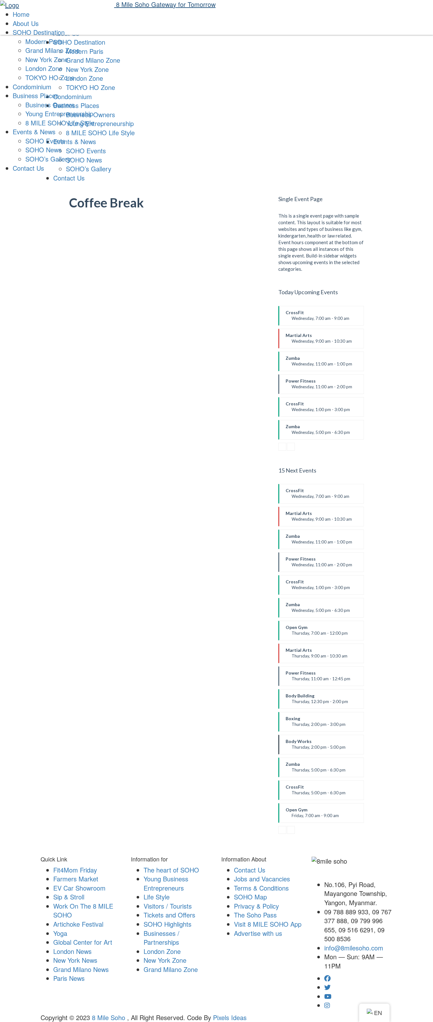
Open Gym (317, 632)
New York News (75, 960)
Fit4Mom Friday (75, 869)
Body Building (317, 701)
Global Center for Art (82, 942)
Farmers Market (75, 878)
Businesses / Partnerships (161, 938)
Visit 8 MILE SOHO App (267, 924)
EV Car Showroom (79, 887)
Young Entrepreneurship (59, 113)
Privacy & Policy (256, 906)
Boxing (316, 724)
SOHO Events (45, 140)
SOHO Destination (39, 32)
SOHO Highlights (167, 924)
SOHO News (43, 149)
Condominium (32, 86)
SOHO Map (250, 896)
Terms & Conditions (261, 887)
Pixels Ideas (230, 1017)
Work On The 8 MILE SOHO (83, 910)
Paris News (69, 978)
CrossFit (317, 318)
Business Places (36, 95)
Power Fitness (319, 386)
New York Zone (46, 59)
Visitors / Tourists (168, 906)
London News (72, 951)
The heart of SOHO (171, 869)
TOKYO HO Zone (49, 77)
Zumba (319, 363)
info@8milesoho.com (353, 947)
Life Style (157, 896)
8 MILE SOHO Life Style (59, 122)
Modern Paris (44, 41)
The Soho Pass (255, 914)
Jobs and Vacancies (262, 878)
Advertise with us (258, 933)
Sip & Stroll (68, 896)
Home (21, 14)
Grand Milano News (81, 969)
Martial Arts (319, 340)
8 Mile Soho (109, 1017)
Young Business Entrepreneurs (166, 883)
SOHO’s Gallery (48, 158)
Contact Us (69, 177)
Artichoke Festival (78, 924)
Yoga (60, 933)
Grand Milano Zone (52, 50)
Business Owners (49, 104)
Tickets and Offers (169, 914)
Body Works (316, 746)
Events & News (34, 131)
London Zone (43, 68)
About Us (26, 23)
